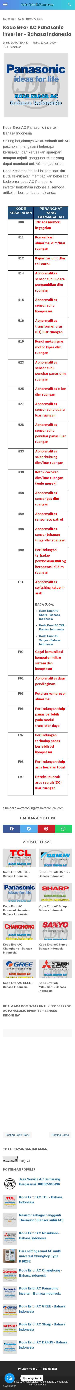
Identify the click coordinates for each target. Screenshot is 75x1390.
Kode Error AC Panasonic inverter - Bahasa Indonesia (16, 910)
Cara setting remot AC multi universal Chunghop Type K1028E (40, 1256)
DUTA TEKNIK (19, 42)
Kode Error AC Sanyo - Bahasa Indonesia (50, 640)
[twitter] (28, 829)
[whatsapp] (63, 829)
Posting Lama (60, 1134)
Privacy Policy (27, 1368)
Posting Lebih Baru (17, 1134)
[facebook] (11, 829)
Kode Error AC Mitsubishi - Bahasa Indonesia (52, 986)
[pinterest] (46, 829)
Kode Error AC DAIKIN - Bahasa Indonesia (54, 874)
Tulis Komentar (12, 46)
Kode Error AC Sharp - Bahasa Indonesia (49, 614)
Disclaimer (50, 1368)
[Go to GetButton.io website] (9, 1386)
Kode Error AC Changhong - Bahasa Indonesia (17, 948)
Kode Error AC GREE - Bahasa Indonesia (18, 984)
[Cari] (69, 6)
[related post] (19, 858)
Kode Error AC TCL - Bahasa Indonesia (53, 627)
